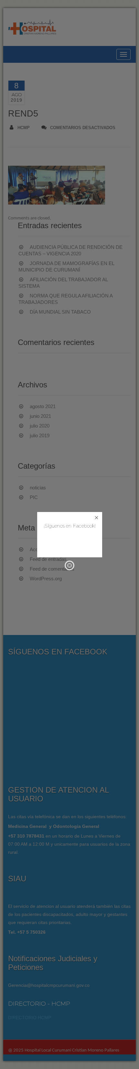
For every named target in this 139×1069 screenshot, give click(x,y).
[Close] (96, 517)
